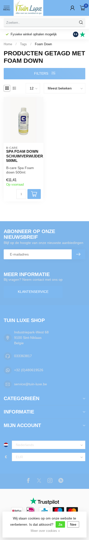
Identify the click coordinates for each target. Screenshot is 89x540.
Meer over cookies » (45, 531)
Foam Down (43, 44)
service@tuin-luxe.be (30, 384)
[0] (82, 8)
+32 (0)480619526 (28, 370)
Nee (73, 524)
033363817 (23, 356)
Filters (41, 73)
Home (8, 44)
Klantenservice (33, 292)
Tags (23, 44)
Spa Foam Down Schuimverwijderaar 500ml (23, 156)
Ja (60, 524)
